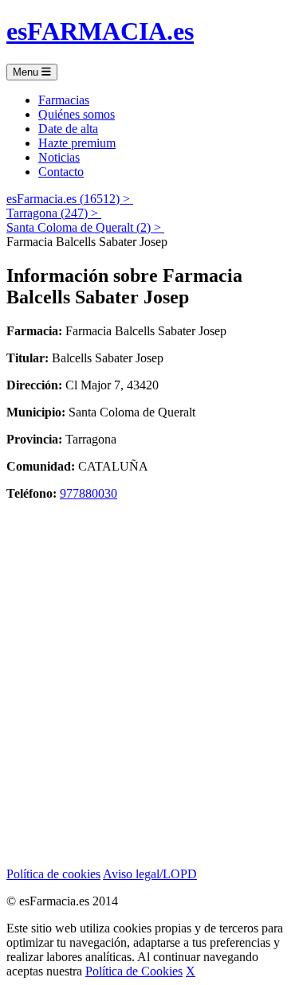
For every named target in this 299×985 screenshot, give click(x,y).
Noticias (59, 157)
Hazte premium (77, 143)
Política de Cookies (134, 971)
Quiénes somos (76, 114)
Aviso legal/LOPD (150, 874)
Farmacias (63, 100)
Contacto (61, 171)
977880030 (88, 493)
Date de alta (68, 128)
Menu (27, 72)
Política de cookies (53, 874)
